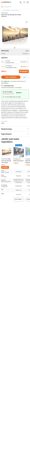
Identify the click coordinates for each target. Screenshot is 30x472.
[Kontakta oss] (20, 2)
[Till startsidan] (6, 2)
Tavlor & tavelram (14, 10)
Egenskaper (6, 134)
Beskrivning (6, 129)
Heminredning (6, 10)
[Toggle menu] (28, 2)
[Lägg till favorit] (26, 22)
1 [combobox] (24, 77)
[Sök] (2, 6)
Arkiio (2, 123)
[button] (15, 52)
